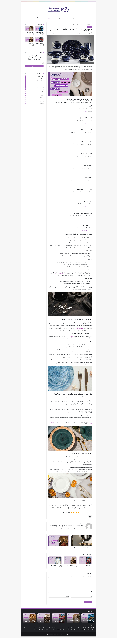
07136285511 (84, 111)
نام (91, 591)
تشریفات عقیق (81, 504)
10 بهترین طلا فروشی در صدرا (30, 621)
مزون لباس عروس (40, 93)
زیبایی (42, 86)
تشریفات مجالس (74, 18)
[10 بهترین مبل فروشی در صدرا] (70, 560)
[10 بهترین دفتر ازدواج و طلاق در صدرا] (39, 28)
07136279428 (84, 207)
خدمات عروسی (54, 18)
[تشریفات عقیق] (58, 9)
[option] (87, 618)
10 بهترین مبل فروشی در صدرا (72, 565)
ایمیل (91, 596)
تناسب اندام (41, 99)
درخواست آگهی (42, 18)
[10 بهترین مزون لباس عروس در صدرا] (29, 28)
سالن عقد (59, 18)
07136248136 (84, 123)
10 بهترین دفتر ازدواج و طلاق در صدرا (40, 33)
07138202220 (84, 219)
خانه (79, 18)
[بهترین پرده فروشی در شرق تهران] (55, 560)
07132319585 (84, 135)
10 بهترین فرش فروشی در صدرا (87, 565)
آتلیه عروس (41, 95)
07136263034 (84, 147)
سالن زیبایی (41, 89)
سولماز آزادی (81, 524)
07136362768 (84, 231)
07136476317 (84, 195)
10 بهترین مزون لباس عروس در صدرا (30, 33)
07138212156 (84, 171)
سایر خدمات (41, 78)
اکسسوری (41, 82)
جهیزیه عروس (48, 18)
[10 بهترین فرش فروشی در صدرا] (85, 560)
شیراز (90, 516)
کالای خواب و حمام (40, 91)
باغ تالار (69, 18)
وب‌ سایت (67, 596)
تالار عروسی (64, 18)
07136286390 (84, 159)
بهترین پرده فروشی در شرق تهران (56, 565)
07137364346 (84, 183)
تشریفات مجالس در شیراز (76, 627)
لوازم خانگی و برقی (40, 88)
